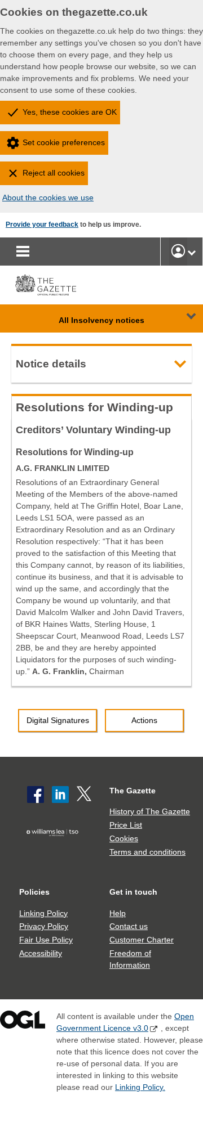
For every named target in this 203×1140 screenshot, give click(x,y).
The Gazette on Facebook (35, 794)
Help (117, 913)
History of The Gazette (149, 811)
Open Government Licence (22, 1022)
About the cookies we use (48, 197)
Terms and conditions (147, 851)
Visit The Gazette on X (85, 794)
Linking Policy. (140, 1087)
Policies (34, 891)
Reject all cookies (54, 172)
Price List (125, 824)
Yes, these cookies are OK (70, 111)
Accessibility (40, 953)
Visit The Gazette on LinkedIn (60, 794)
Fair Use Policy (46, 939)
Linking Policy (43, 913)
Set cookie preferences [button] (64, 142)
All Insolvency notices (101, 320)
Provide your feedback (42, 224)
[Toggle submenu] (191, 251)
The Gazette (132, 790)
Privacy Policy (43, 926)
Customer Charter (141, 939)
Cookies (123, 838)
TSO (55, 849)
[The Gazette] (45, 285)
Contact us (128, 926)
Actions (144, 720)
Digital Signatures (58, 720)
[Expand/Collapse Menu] (182, 318)
